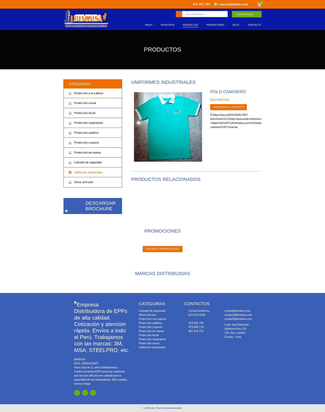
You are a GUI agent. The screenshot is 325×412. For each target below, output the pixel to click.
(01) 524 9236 (197, 314)
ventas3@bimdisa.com (238, 318)
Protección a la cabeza (88, 93)
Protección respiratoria (88, 122)
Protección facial (84, 113)
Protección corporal (86, 142)
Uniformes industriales (88, 172)
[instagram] (93, 393)
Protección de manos (87, 152)
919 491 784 (196, 323)
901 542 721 (196, 331)
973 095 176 (196, 327)
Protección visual (84, 103)
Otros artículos (83, 182)
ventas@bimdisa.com (237, 310)
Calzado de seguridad (87, 162)
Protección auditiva (85, 132)
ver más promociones (162, 249)
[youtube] (85, 393)
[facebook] (77, 393)
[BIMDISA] (86, 19)
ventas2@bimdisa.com (238, 314)
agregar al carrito (228, 107)
